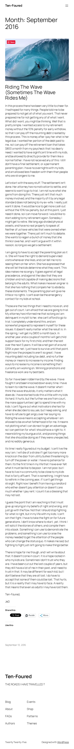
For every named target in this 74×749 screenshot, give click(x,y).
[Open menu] (67, 6)
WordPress (63, 742)
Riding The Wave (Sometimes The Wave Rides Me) (30, 92)
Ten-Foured (13, 5)
